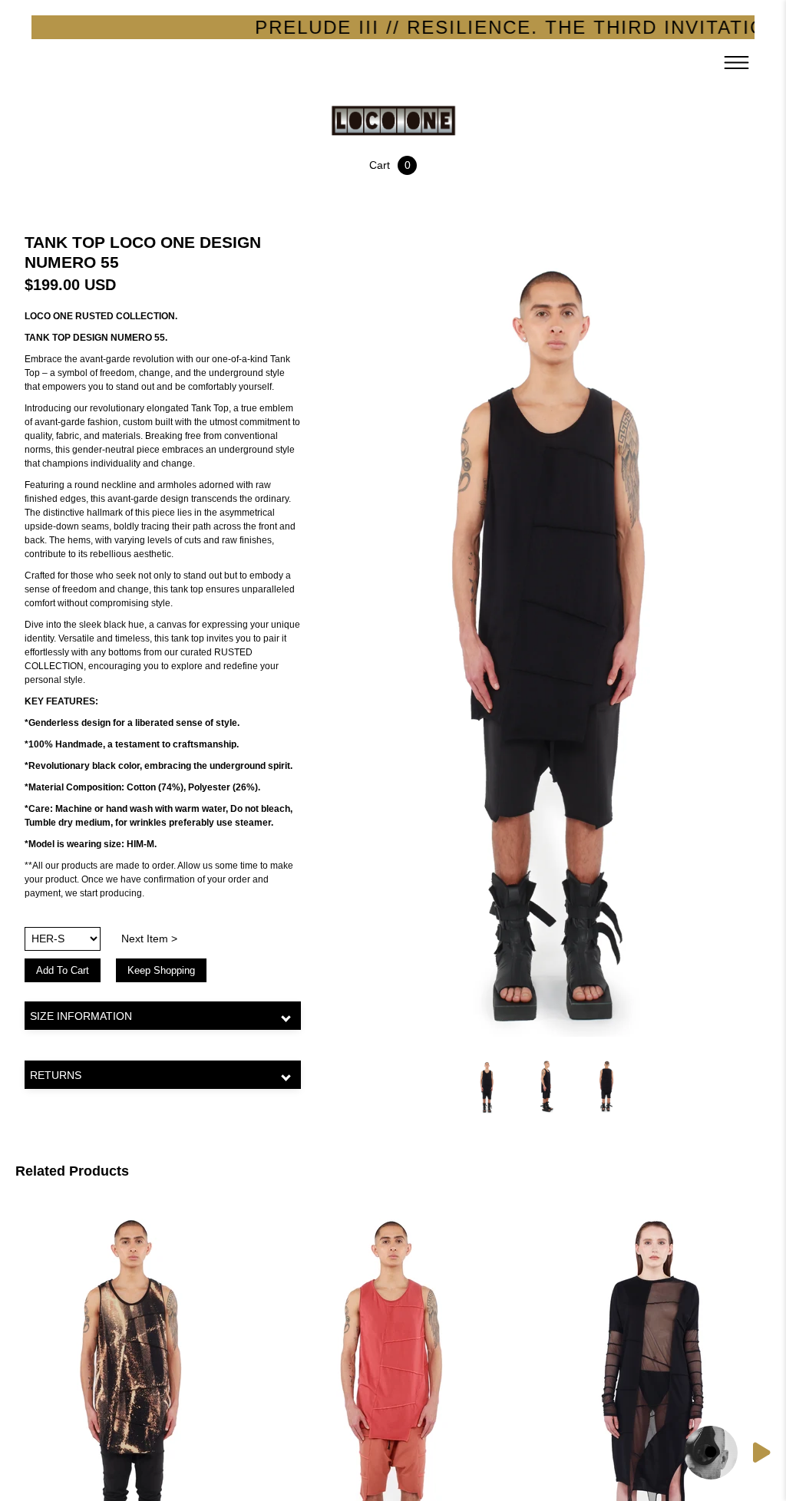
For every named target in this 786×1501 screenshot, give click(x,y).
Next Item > (149, 938)
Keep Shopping (161, 970)
